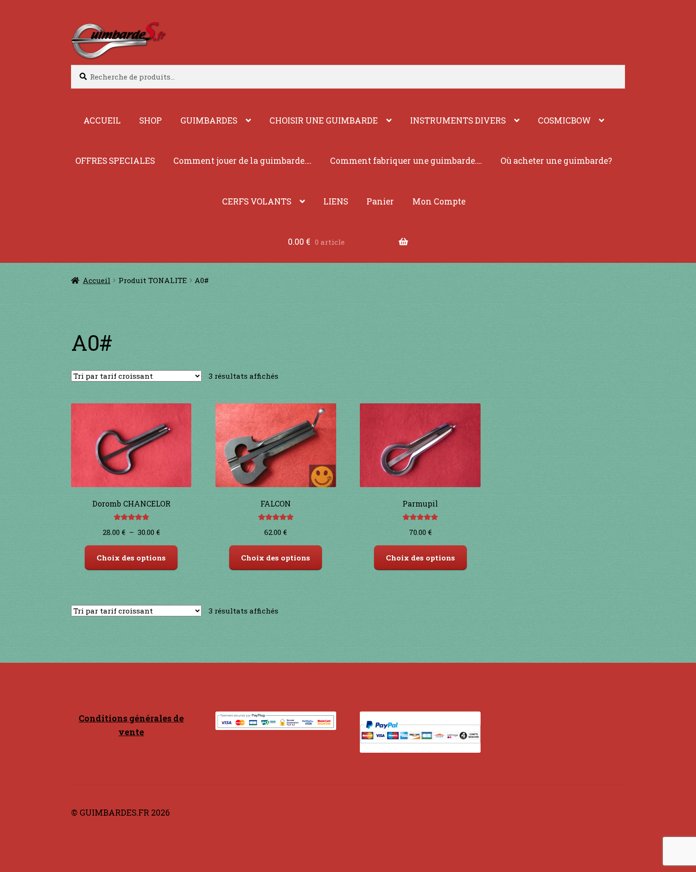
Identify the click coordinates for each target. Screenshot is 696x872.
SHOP (150, 120)
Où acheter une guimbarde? (556, 160)
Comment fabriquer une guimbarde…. (406, 160)
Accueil (96, 280)
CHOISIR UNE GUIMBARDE (323, 120)
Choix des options (131, 557)
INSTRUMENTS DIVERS (458, 120)
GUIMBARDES (208, 120)
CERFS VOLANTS (256, 201)
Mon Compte (438, 201)
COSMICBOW (564, 120)
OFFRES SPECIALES (115, 160)
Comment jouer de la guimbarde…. (242, 160)
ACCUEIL (102, 120)
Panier (380, 201)
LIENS (335, 201)
